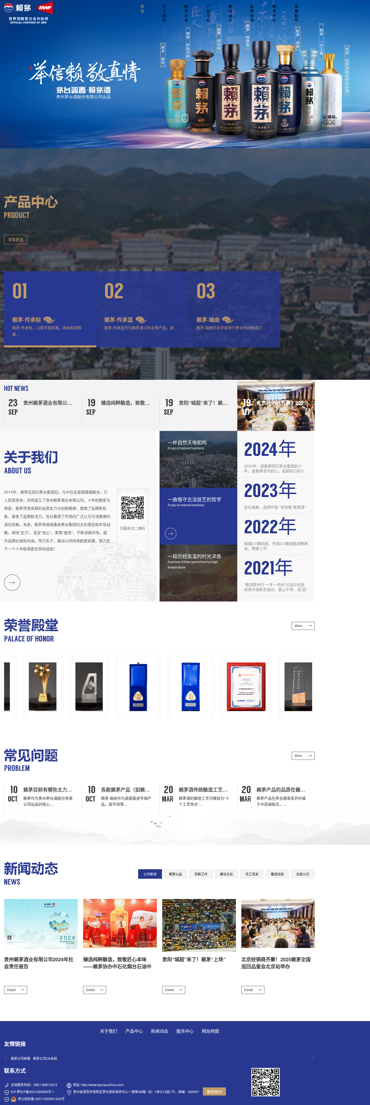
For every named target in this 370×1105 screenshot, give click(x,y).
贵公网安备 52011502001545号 (41, 1098)
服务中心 (274, 13)
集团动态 (277, 874)
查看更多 (15, 239)
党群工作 (200, 874)
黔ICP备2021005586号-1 (35, 1091)
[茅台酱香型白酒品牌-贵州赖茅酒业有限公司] (28, 12)
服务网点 (214, 1091)
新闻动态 (230, 13)
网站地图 (210, 1031)
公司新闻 (150, 874)
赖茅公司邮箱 (20, 1058)
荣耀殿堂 (296, 13)
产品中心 (208, 13)
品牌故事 (252, 13)
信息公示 (302, 874)
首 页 (142, 8)
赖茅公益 (186, 13)
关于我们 (164, 13)
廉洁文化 (226, 874)
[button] (50, 309)
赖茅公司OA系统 (45, 1058)
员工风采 (251, 874)
